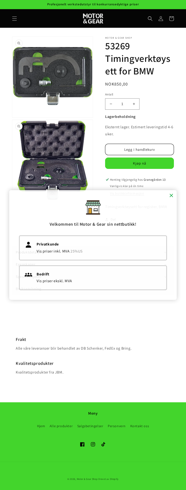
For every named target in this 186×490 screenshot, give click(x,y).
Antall (109, 94)
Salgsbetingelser (90, 426)
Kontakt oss (139, 426)
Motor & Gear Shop (87, 479)
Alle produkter (61, 426)
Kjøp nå (139, 163)
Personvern (117, 426)
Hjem (41, 426)
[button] (14, 18)
